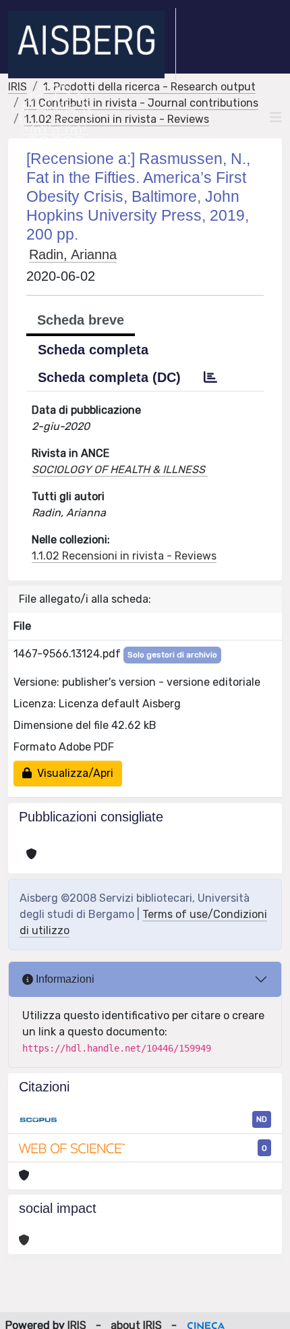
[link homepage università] (55, 117)
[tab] (210, 377)
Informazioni (63, 979)
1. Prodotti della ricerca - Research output (149, 86)
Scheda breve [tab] (80, 320)
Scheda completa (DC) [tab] (109, 377)
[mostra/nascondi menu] (276, 117)
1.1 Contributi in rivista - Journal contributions (141, 103)
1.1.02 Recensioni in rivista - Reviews (116, 119)
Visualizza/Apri (72, 773)
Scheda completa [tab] (93, 349)
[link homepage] (92, 44)
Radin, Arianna (73, 254)
